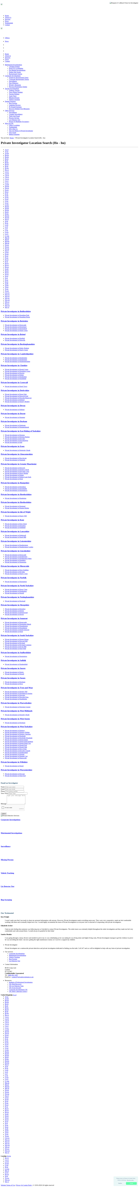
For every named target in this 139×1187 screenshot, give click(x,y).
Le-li (6, 227)
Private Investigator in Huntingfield (16, 664)
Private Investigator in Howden (15, 439)
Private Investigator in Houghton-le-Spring (18, 693)
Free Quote (12, 132)
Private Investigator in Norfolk (13, 578)
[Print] (71, 44)
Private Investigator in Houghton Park (17, 315)
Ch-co (7, 177)
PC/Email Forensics (15, 107)
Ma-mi (7, 238)
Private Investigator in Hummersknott (17, 427)
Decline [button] (120, 1183)
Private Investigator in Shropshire (15, 605)
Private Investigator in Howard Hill (16, 641)
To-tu (6, 289)
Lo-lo (6, 232)
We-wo (7, 1180)
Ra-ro (7, 263)
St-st (6, 278)
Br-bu (7, 168)
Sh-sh (7, 271)
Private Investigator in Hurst (14, 479)
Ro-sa (7, 267)
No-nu (7, 249)
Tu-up (7, 291)
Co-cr (7, 181)
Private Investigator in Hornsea (15, 435)
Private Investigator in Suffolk (13, 660)
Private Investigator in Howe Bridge (16, 473)
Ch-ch (7, 175)
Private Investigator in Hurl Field (15, 648)
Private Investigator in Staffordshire (16, 652)
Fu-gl (6, 199)
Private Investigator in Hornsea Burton (17, 437)
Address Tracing (14, 90)
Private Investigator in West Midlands (16, 711)
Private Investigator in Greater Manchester (19, 464)
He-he (7, 210)
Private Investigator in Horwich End (16, 396)
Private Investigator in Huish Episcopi (17, 630)
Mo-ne (7, 243)
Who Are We (9, 123)
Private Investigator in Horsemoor (16, 327)
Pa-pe (7, 254)
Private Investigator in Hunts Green (16, 330)
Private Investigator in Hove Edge (16, 749)
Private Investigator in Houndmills (16, 488)
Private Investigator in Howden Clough (17, 751)
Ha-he (7, 208)
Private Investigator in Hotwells (15, 340)
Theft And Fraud (14, 116)
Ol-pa (7, 252)
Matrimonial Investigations (13, 65)
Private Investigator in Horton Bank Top (18, 743)
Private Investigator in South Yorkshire (17, 635)
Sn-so (7, 274)
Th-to (6, 287)
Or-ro (6, 1172)
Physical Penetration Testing (18, 87)
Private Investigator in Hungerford (16, 329)
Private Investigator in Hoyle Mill (15, 647)
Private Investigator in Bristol (13, 334)
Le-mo (7, 1169)
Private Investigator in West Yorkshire (16, 727)
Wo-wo (7, 305)
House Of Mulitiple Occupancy (19, 121)
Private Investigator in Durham (14, 421)
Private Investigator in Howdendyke (16, 440)
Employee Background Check (18, 77)
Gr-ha (7, 205)
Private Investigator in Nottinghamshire (17, 597)
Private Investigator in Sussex (13, 678)
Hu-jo (7, 219)
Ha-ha (7, 206)
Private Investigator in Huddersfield (16, 752)
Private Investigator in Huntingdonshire (17, 361)
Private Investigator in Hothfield (15, 527)
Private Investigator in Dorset (13, 413)
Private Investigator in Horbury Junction (18, 734)
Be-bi (6, 159)
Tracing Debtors (14, 94)
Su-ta (6, 282)
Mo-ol (7, 1171)
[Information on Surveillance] (69, 853)
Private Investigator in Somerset (14, 618)
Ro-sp (7, 1174)
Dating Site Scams (15, 72)
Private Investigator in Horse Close (16, 589)
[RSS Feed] (71, 50)
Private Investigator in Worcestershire (16, 770)
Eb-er (6, 192)
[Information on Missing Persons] (69, 866)
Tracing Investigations (12, 88)
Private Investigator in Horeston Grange (17, 707)
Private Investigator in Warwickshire (16, 703)
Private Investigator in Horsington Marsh (18, 624)
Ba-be (7, 157)
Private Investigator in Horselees (15, 526)
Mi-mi (7, 239)
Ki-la (6, 223)
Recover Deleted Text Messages (19, 109)
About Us (8, 17)
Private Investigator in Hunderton (15, 498)
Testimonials (9, 23)
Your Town (4, 793)
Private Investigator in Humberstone (16, 545)
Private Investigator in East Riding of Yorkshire (20, 431)
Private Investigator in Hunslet (14, 754)
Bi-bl (6, 161)
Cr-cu (7, 183)
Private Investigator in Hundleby (15, 560)
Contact (7, 25)
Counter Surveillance (15, 114)
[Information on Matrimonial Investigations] (69, 839)
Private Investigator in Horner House (16, 639)
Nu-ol (7, 250)
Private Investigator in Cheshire (14, 365)
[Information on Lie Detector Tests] (69, 893)
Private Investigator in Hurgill (14, 593)
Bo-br (7, 164)
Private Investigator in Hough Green (16, 369)
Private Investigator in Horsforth (15, 736)
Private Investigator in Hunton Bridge (17, 508)
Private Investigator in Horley (14, 672)
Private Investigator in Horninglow (16, 656)
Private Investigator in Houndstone (16, 628)
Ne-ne (7, 245)
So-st (6, 276)
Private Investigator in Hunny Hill (16, 516)
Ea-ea (7, 190)
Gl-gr (6, 201)
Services (7, 19)
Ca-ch (7, 173)
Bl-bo (7, 162)
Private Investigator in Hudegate (15, 425)
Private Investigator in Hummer (15, 417)
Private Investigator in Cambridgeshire (17, 354)
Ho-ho (7, 216)
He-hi (7, 212)
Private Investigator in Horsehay (15, 609)
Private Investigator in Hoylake (15, 572)
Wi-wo (7, 304)
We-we (7, 298)
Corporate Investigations (13, 76)
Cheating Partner (14, 66)
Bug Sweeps (13, 103)
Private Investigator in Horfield (15, 338)
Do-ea (7, 188)
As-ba (7, 153)
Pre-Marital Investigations (17, 70)
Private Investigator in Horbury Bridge (17, 732)
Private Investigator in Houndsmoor (16, 626)
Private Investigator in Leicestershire (16, 541)
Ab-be (9, 1156)
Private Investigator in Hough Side (16, 747)
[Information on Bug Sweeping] (69, 906)
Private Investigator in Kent (12, 520)
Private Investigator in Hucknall (15, 601)
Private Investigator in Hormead (15, 506)
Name (3, 787)
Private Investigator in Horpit (14, 766)
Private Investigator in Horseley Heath (17, 715)
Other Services (9, 110)
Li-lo (6, 230)
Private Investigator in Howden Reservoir (18, 398)
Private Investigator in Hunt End (15, 776)
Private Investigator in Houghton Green (17, 371)
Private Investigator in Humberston (16, 557)
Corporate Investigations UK (18, 989)
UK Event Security (15, 988)
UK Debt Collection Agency (18, 991)
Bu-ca (7, 170)
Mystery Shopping (15, 85)
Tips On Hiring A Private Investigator (21, 131)
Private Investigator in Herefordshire (16, 494)
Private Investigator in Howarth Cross (17, 471)
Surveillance (13, 81)
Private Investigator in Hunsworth (16, 758)
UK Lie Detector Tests (16, 986)
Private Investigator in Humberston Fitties (18, 558)
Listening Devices (15, 105)
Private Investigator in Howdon (15, 695)
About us (8, 56)
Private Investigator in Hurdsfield (15, 378)
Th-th (6, 285)
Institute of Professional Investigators (21, 982)
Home (7, 16)
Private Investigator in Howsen (15, 774)
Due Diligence (13, 83)
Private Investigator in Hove (14, 684)
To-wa (7, 1178)
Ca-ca (7, 172)
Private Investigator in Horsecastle (16, 622)
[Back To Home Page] (69, 32)
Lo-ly (6, 234)
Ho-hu (7, 217)
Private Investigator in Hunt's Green (16, 350)
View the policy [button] (130, 1180)
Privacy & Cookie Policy (24, 1185)
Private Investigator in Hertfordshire (16, 502)
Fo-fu (6, 197)
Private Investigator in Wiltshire (14, 762)
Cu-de (7, 184)
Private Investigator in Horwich (15, 468)
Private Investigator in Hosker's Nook (17, 470)
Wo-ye (7, 307)
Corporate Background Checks (19, 79)
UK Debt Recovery (15, 984)
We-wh (7, 300)
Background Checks (15, 74)
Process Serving (14, 118)
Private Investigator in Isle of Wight (16, 512)
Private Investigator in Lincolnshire (15, 551)
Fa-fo (6, 195)
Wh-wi (7, 302)
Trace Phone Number (16, 92)
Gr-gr (6, 203)
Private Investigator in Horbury (15, 730)
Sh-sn (7, 272)
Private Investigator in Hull (13, 442)
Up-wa (7, 293)
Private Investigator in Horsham (15, 682)
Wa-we (7, 296)
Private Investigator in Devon (13, 406)
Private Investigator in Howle (14, 614)
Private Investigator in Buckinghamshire (18, 344)
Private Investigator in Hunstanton (16, 581)
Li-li (6, 228)
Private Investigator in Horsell (14, 674)
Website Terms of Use (8, 1185)
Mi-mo (7, 241)
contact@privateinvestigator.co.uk (22, 977)
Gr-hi (6, 1165)
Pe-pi (6, 256)
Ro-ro (7, 265)
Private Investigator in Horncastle (15, 325)
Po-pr (6, 260)
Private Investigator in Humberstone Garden (19, 547)
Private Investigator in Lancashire (15, 531)
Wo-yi (7, 1182)
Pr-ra (6, 261)
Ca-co (7, 1160)
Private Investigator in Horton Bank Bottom (19, 741)
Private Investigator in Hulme (14, 375)
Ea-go (7, 1163)
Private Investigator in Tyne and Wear (17, 688)
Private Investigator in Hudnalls (15, 460)
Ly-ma (7, 236)
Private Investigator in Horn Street (16, 524)
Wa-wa (7, 294)
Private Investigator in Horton (14, 611)
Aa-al (6, 150)
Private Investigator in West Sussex (15, 719)
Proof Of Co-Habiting (16, 68)
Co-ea (7, 1161)
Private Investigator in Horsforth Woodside (18, 738)
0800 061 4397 (13, 975)
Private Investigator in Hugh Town (16, 386)
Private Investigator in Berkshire (14, 321)
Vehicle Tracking (14, 99)
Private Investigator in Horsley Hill (16, 692)
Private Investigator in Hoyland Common (18, 645)
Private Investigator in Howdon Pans (16, 697)
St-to (6, 1176)
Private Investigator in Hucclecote (16, 458)
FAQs (7, 59)
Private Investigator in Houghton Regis (17, 317)
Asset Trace (12, 96)
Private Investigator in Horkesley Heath (17, 450)
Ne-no (7, 247)
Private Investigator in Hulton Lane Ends (18, 477)
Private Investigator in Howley (15, 373)
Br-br (6, 166)
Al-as (6, 151)
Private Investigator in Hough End (16, 745)
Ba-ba (7, 155)
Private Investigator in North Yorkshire (17, 586)
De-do (7, 186)
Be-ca (7, 1158)
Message (3, 804)
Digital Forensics (10, 101)
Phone (3, 791)
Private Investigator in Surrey (13, 668)
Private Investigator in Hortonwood (16, 612)
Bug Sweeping (6, 900)
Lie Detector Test (14, 120)
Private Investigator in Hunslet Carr (16, 756)
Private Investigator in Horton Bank (16, 740)
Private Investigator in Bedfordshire (16, 311)
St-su (6, 280)
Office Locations (14, 125)
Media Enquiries (14, 134)
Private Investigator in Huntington (16, 377)
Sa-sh (6, 269)
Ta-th (6, 283)
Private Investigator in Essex (13, 446)
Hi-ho (7, 214)
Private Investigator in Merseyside (15, 566)
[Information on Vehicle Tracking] (69, 880)
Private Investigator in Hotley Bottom (17, 348)
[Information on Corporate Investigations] (69, 826)
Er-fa (6, 194)
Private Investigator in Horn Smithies (17, 570)
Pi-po (6, 258)
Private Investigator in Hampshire (15, 483)
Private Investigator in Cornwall (14, 382)
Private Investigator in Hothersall (15, 535)
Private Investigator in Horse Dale (16, 394)
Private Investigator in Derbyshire (15, 390)
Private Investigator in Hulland (15, 400)
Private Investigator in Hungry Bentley (17, 401)
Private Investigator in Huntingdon (16, 358)
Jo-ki (6, 221)
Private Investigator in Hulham (15, 409)
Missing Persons (14, 98)
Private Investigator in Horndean (15, 487)
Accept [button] (131, 1183)
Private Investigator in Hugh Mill (15, 537)
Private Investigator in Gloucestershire (17, 454)
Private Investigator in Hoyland (15, 643)
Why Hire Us (13, 129)
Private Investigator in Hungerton (15, 562)
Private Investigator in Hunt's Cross (16, 574)
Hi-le (6, 1167)
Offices (7, 38)
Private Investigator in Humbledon (16, 699)
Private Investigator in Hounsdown (16, 490)
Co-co (7, 179)
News (7, 21)
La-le (6, 225)
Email (3, 789)
